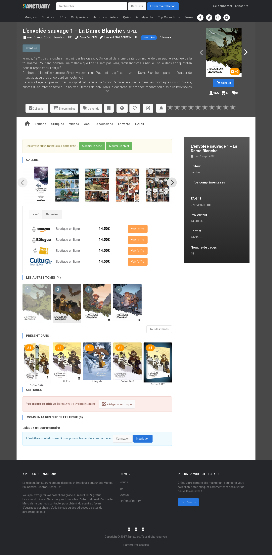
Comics (47, 17)
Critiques (57, 124)
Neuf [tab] (35, 214)
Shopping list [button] (66, 108)
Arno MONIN (88, 37)
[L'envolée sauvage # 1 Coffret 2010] (37, 363)
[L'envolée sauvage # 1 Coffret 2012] (158, 362)
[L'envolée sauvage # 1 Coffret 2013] (127, 361)
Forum (189, 17)
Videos (74, 124)
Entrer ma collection (162, 6)
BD (62, 17)
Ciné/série (78, 17)
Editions (40, 124)
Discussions (104, 124)
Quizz (127, 17)
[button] (109, 108)
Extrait (139, 124)
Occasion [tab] (52, 214)
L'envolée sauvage (46, 30)
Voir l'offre (137, 228)
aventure (31, 48)
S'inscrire (242, 6)
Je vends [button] (93, 108)
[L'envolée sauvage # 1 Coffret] (67, 360)
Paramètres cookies (136, 544)
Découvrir (137, 6)
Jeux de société (104, 17)
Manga (29, 17)
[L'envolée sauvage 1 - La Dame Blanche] (224, 52)
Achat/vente (144, 17)
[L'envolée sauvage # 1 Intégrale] (97, 361)
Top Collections (169, 17)
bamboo (60, 37)
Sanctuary (133, 536)
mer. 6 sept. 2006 (39, 37)
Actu (87, 124)
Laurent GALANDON (117, 37)
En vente (124, 124)
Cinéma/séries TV (130, 501)
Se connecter (222, 6)
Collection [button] (38, 108)
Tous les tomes (159, 329)
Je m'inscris (188, 502)
